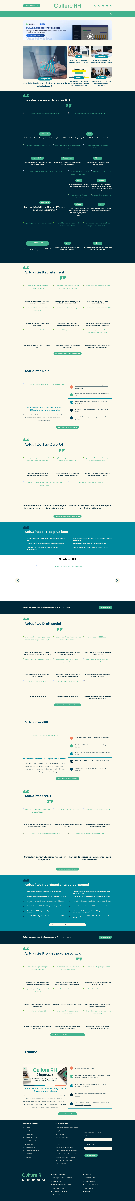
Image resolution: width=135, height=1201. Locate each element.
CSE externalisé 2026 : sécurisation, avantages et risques (92, 901)
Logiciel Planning (30, 1147)
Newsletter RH (90, 1181)
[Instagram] (103, 5)
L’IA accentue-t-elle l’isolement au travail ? (67, 1004)
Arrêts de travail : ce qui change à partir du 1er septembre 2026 (45, 138)
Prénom (87, 1136)
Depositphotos (90, 1178)
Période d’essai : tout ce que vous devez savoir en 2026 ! (91, 547)
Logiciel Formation (30, 1131)
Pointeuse (28, 1157)
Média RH (88, 1174)
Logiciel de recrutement (32, 1150)
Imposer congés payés (62, 1137)
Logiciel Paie (29, 1144)
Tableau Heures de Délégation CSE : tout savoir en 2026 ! (45, 543)
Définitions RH (90, 1188)
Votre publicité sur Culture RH (63, 1185)
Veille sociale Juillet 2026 (37, 696)
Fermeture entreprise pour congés (66, 1150)
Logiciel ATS (59, 1144)
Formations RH (58, 1188)
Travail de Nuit (60, 1134)
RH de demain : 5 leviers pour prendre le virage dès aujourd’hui (101, 83)
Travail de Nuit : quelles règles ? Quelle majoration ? (90, 543)
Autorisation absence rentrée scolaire (67, 1127)
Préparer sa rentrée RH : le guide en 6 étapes (44, 759)
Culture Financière (91, 1185)
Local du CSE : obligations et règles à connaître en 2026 (45, 916)
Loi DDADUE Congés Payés (64, 1160)
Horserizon (89, 1191)
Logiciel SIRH (29, 1154)
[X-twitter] (107, 5)
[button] (110, 14)
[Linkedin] (111, 5)
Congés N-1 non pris (62, 1131)
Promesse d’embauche (62, 1141)
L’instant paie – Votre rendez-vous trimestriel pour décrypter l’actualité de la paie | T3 (78, 83)
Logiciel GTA (29, 1134)
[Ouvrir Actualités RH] (33, 14)
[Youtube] (95, 5)
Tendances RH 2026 (60, 1191)
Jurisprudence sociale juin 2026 (67, 696)
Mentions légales (59, 1174)
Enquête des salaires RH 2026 (84, 1068)
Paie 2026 (56, 1195)
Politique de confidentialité (62, 1178)
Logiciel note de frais (31, 1137)
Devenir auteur (58, 1181)
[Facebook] (99, 5)
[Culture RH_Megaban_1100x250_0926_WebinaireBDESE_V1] (67, 40)
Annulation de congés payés (64, 1147)
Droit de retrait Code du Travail (65, 1157)
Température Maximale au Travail (66, 1154)
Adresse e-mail (89, 1144)
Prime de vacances (61, 1164)
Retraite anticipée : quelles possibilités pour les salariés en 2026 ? (89, 138)
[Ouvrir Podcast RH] (81, 14)
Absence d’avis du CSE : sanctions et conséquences (44, 891)
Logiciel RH (28, 1127)
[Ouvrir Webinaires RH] (94, 14)
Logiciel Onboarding (31, 1141)
